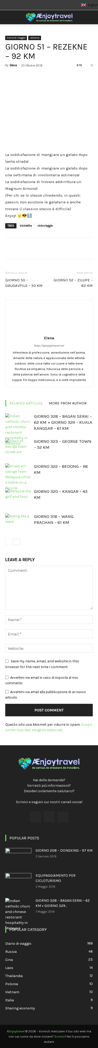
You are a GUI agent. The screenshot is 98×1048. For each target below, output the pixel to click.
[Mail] (63, 817)
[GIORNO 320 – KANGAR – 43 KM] (18, 497)
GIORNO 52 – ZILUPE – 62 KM (73, 283)
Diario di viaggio (16, 37)
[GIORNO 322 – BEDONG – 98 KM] (18, 477)
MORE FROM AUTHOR (68, 403)
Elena (13, 65)
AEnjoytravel (16, 1031)
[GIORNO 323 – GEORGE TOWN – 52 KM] (18, 447)
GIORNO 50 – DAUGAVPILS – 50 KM (24, 283)
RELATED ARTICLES (26, 403)
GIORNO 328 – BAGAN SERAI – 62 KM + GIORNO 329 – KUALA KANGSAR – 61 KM (63, 422)
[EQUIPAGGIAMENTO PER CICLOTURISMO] (18, 882)
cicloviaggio (45, 225)
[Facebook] (35, 817)
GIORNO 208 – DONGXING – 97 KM (64, 850)
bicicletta (26, 225)
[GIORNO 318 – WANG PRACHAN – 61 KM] (18, 522)
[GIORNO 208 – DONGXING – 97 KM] (18, 857)
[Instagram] (49, 816)
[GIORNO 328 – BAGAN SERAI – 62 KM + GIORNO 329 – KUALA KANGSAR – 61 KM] (18, 429)
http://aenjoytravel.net (49, 345)
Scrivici (59, 1036)
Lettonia (34, 37)
